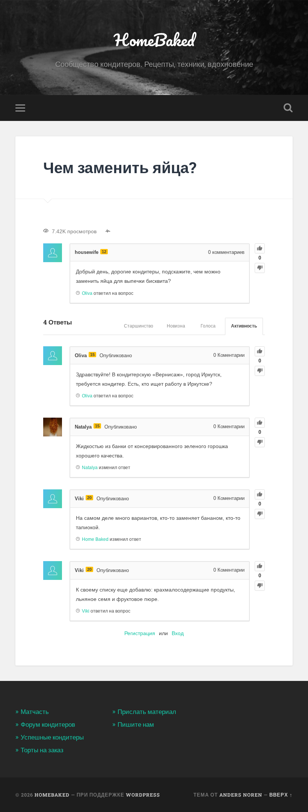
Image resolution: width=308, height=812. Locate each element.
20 (89, 497)
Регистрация (139, 633)
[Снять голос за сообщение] (260, 268)
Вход (178, 633)
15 (92, 354)
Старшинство (138, 326)
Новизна (176, 326)
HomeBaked (154, 39)
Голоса (208, 326)
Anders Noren (240, 795)
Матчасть (35, 711)
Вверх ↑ (281, 795)
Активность (244, 326)
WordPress (143, 795)
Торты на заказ (42, 750)
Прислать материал (147, 711)
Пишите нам (136, 724)
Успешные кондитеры (52, 737)
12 (104, 251)
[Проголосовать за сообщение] (260, 248)
